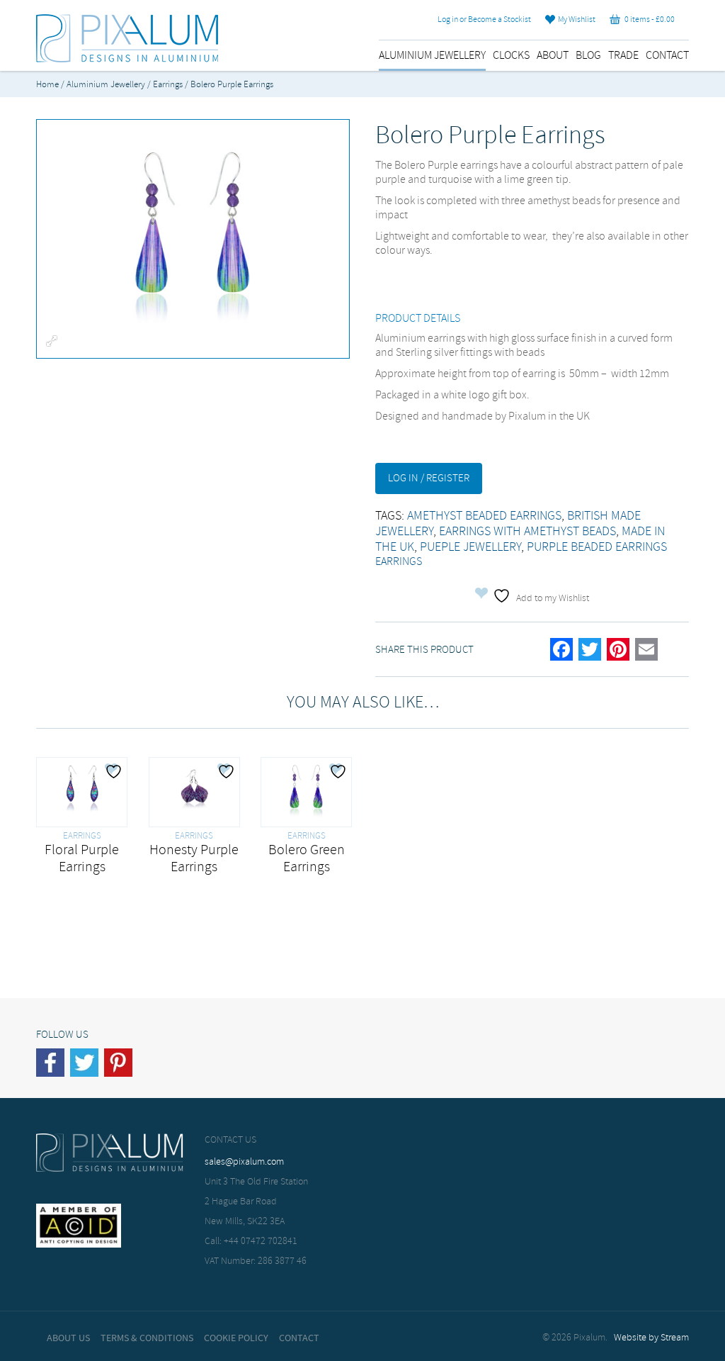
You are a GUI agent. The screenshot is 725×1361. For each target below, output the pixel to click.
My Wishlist (575, 20)
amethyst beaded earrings (484, 516)
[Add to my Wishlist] (115, 771)
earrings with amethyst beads (527, 531)
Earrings (168, 85)
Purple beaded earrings (597, 547)
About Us (68, 1338)
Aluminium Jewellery (432, 55)
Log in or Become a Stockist (484, 20)
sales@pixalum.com (244, 1162)
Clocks (511, 55)
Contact (667, 55)
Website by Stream (651, 1338)
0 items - (647, 20)
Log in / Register (428, 478)
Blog (588, 55)
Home (47, 85)
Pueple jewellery (470, 547)
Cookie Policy (236, 1338)
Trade (623, 55)
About (553, 55)
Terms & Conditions (147, 1338)
